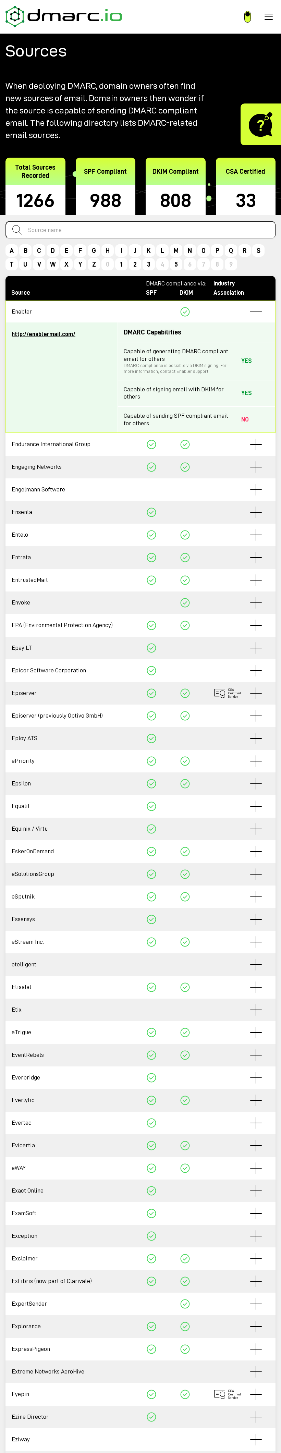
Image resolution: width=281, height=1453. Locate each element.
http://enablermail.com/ (43, 334)
